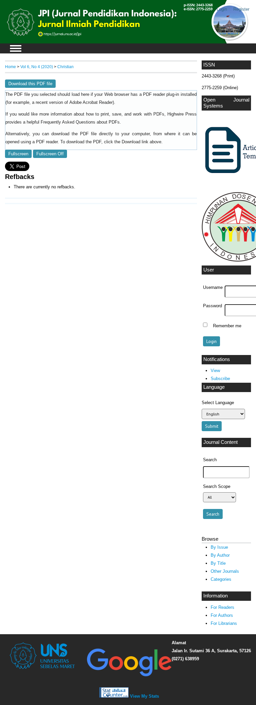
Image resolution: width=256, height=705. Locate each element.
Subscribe (220, 378)
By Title (218, 563)
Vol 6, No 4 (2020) (36, 66)
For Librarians (224, 623)
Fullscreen (18, 153)
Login (222, 9)
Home (10, 66)
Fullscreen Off (50, 153)
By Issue (219, 547)
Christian (65, 66)
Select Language (218, 402)
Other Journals (225, 571)
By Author (220, 555)
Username (213, 287)
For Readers (222, 607)
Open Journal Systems (226, 103)
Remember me (227, 325)
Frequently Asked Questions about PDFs (80, 122)
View (215, 370)
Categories (221, 579)
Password (212, 306)
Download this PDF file (30, 83)
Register (241, 9)
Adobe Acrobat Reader (91, 102)
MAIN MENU (15, 48)
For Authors (222, 615)
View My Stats (144, 696)
